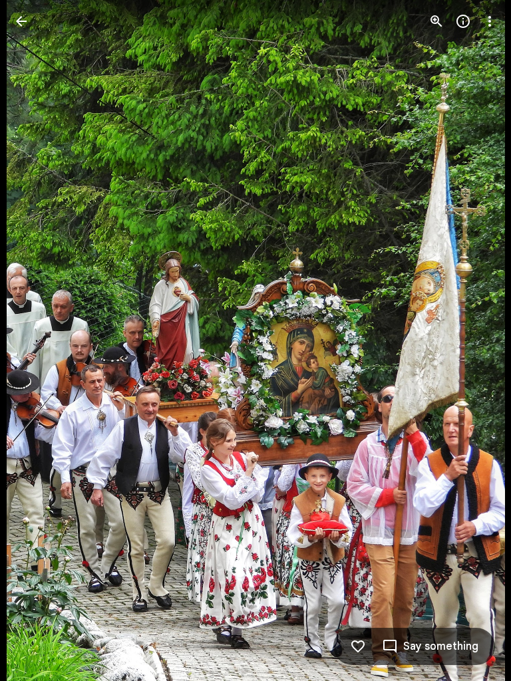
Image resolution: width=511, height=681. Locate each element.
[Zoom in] (436, 21)
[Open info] (463, 21)
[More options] (489, 21)
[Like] (358, 646)
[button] (37, 340)
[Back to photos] (21, 21)
